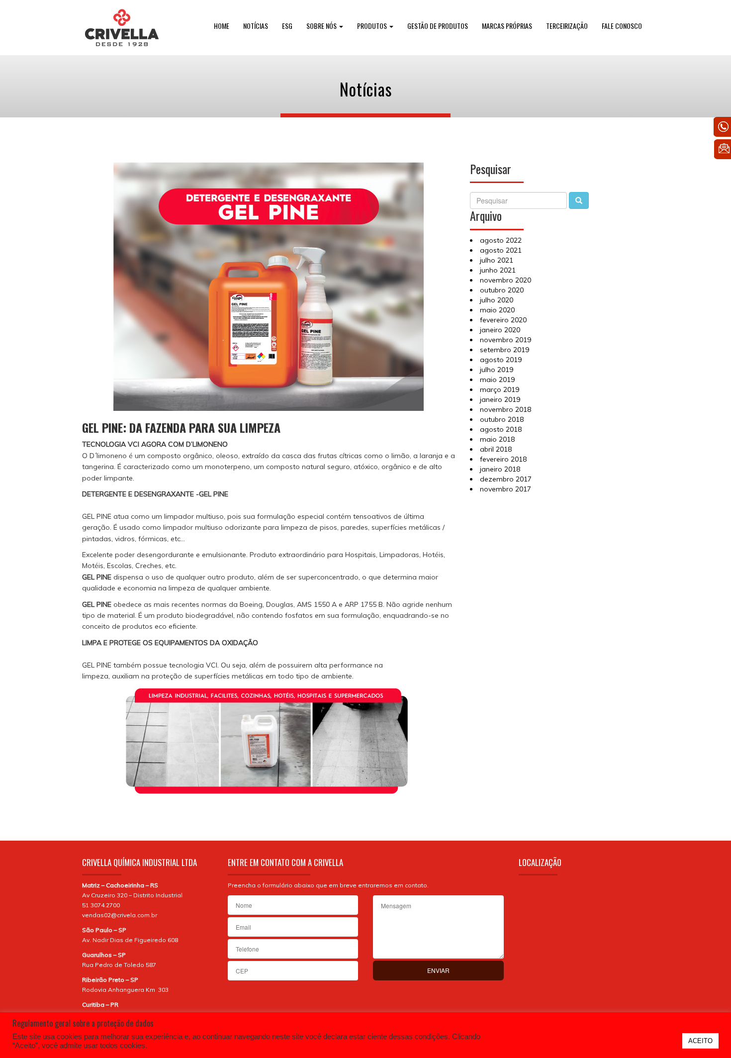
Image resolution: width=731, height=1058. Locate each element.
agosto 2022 (501, 240)
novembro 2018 (505, 409)
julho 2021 (496, 260)
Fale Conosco (622, 25)
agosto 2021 (501, 250)
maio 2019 (497, 379)
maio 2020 (497, 309)
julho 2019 (496, 369)
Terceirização (567, 25)
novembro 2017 (505, 488)
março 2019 (499, 389)
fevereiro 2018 (503, 459)
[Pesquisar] (579, 200)
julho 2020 (496, 299)
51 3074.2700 (101, 905)
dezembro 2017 (506, 479)
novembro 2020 (505, 280)
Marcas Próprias (507, 25)
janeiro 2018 (500, 469)
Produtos (372, 25)
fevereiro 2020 (503, 319)
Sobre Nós (322, 25)
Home (221, 25)
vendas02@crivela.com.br (119, 915)
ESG (287, 25)
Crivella (122, 27)
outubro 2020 (502, 290)
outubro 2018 (502, 419)
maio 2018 (497, 439)
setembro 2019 (504, 349)
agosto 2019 (501, 359)
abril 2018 (496, 449)
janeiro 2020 (500, 329)
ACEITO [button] (700, 1041)
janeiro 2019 (500, 399)
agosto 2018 (501, 429)
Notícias (255, 25)
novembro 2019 (505, 339)
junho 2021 (498, 270)
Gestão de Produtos (437, 25)
